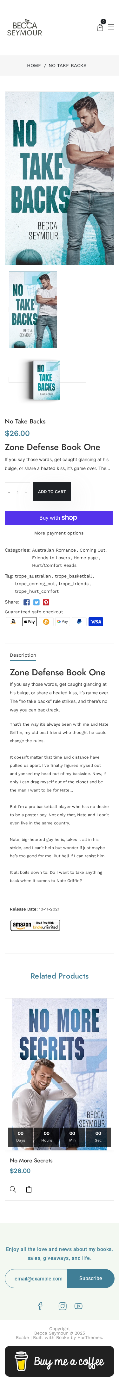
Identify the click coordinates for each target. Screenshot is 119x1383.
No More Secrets (31, 1160)
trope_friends (74, 583)
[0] (100, 28)
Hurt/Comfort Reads (54, 565)
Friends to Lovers (51, 557)
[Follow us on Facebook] (26, 602)
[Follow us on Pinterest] (46, 602)
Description (23, 655)
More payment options (58, 532)
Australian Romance (54, 550)
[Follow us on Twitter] (36, 602)
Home (34, 65)
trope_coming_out (35, 583)
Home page (86, 557)
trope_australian (33, 576)
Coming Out (92, 550)
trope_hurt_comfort (37, 591)
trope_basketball (73, 576)
